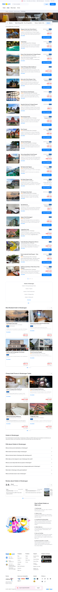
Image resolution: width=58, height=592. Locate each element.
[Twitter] (45, 579)
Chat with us (11, 558)
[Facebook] (42, 579)
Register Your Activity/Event (36, 569)
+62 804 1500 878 (12, 566)
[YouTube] (50, 579)
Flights (26, 556)
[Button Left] (48, 485)
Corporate (19, 562)
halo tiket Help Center (36, 557)
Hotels (26, 558)
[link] (47, 4)
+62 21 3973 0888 (12, 569)
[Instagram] (42, 581)
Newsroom (19, 558)
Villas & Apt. (27, 560)
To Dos (26, 562)
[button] (48, 308)
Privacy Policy (35, 561)
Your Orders (47, 1)
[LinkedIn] (48, 579)
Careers (19, 560)
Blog (18, 556)
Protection (19, 568)
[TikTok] (45, 581)
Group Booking (36, 559)
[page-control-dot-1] (27, 367)
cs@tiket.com (11, 561)
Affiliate (19, 564)
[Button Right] (51, 485)
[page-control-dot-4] (29, 367)
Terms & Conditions (35, 564)
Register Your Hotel (36, 566)
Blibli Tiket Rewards (40, 1)
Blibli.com (19, 570)
